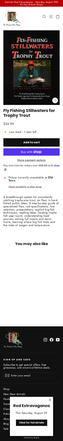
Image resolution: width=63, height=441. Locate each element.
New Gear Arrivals (14, 394)
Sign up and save (17, 359)
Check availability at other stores (25, 186)
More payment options (31, 160)
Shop (6, 389)
